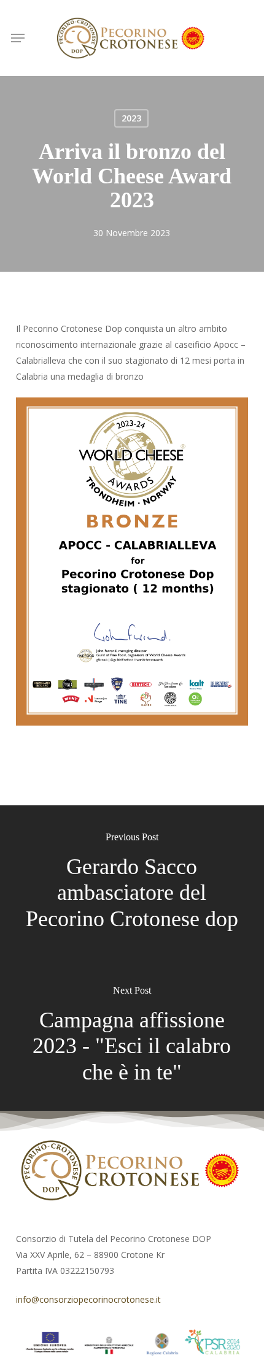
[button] (18, 38)
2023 (131, 118)
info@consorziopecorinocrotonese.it (88, 1299)
